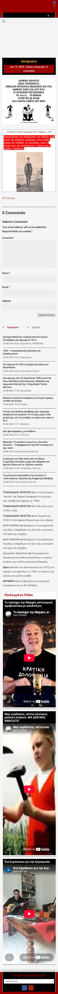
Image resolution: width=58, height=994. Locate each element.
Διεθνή (23, 482)
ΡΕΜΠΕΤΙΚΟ (37, 343)
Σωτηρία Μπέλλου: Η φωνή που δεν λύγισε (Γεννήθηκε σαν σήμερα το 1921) (25, 338)
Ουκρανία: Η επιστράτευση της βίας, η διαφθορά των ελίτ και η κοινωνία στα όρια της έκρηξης (28, 529)
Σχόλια (36, 327)
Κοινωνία (24, 451)
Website (6, 301)
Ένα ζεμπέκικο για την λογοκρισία (27, 861)
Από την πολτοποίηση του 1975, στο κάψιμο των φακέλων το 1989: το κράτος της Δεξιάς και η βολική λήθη (28, 571)
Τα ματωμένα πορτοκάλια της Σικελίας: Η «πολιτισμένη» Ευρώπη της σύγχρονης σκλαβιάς (28, 477)
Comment (8, 237)
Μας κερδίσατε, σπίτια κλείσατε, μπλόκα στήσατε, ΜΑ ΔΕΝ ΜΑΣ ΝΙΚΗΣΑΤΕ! (26, 718)
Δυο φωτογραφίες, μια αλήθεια (19, 431)
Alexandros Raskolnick (15, 553)
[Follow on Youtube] (54, 5)
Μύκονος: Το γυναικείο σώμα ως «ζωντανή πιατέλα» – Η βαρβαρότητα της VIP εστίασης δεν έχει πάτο (28, 445)
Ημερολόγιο (25, 343)
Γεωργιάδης (25, 468)
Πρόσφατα (13, 327)
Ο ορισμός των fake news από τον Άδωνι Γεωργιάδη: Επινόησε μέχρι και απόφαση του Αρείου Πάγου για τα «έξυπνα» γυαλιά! (26, 461)
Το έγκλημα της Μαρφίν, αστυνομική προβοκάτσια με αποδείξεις (29, 604)
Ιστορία (35, 371)
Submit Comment (46, 315)
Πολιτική (24, 435)
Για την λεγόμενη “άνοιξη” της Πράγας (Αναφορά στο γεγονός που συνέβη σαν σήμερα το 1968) (28, 496)
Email (6, 287)
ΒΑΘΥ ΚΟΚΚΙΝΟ (11, 525)
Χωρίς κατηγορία (35, 66)
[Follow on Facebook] (54, 2)
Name (6, 273)
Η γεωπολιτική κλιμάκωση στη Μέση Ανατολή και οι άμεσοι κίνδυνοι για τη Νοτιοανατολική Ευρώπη (27, 557)
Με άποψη (8, 198)
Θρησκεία (24, 424)
